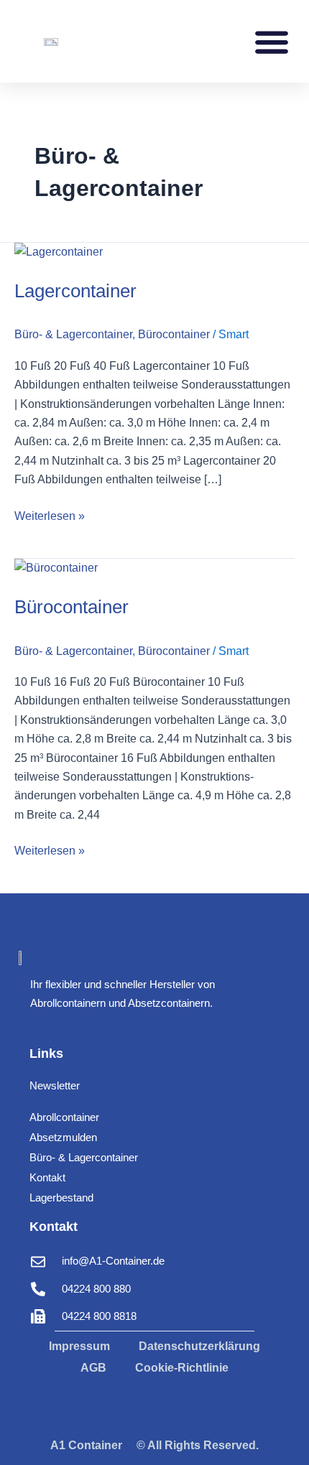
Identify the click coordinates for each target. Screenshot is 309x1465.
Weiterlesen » (49, 514)
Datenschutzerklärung (199, 1346)
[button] (271, 41)
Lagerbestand (61, 1197)
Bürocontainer (174, 334)
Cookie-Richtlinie (182, 1368)
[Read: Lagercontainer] (58, 252)
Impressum (79, 1346)
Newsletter (54, 1085)
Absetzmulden (63, 1137)
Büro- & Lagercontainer (73, 334)
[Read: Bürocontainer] (56, 568)
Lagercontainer (75, 291)
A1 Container (86, 1445)
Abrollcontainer (64, 1117)
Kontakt (47, 1177)
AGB (93, 1368)
